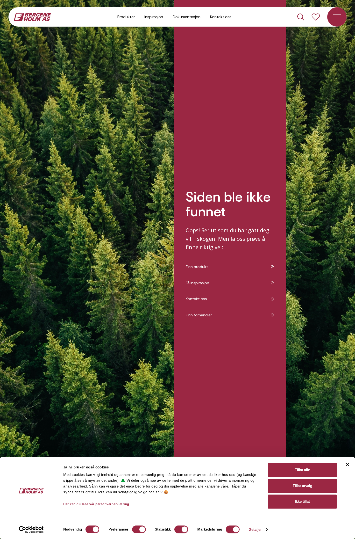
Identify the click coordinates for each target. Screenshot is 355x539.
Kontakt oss (220, 16)
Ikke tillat (302, 501)
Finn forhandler (199, 315)
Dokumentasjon (186, 16)
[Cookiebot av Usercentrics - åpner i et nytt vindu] (31, 529)
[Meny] (337, 17)
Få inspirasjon (197, 282)
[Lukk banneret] (347, 464)
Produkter (126, 16)
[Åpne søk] (300, 17)
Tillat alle (302, 470)
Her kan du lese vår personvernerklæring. (96, 504)
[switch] (139, 529)
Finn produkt (197, 266)
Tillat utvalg (302, 486)
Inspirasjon (153, 16)
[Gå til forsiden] (32, 16)
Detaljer (255, 529)
